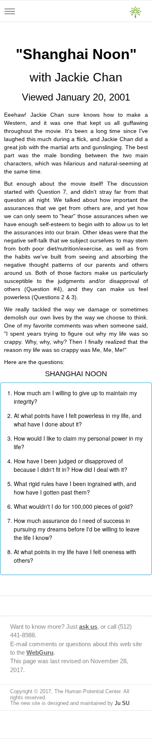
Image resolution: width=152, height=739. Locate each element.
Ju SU (122, 703)
